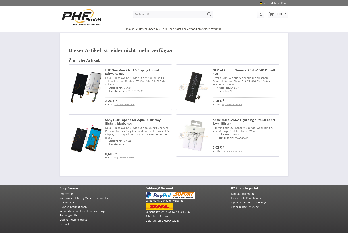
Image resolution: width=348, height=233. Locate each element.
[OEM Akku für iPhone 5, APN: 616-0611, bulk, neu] (193, 87)
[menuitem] (278, 3)
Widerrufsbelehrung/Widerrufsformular (84, 198)
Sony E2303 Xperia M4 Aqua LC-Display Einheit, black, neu (133, 121)
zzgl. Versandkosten (124, 104)
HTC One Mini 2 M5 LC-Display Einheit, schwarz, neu (132, 71)
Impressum (67, 193)
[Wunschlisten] (260, 14)
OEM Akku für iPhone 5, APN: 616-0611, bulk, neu (245, 71)
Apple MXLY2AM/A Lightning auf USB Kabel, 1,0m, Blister (244, 121)
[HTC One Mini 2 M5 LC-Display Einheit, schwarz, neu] (86, 87)
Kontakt (64, 224)
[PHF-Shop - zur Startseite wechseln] (82, 17)
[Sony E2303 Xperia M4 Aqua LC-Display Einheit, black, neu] (86, 138)
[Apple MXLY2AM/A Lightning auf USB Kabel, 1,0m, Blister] (193, 135)
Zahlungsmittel (69, 215)
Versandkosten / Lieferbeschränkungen (83, 211)
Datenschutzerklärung (73, 219)
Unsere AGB (67, 202)
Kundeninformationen (73, 207)
